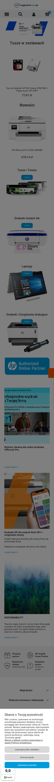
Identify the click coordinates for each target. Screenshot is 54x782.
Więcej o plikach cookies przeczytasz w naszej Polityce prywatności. (24, 741)
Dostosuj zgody (27, 757)
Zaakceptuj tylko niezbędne (27, 749)
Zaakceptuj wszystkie (27, 765)
